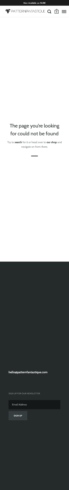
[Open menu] (64, 11)
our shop (52, 142)
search (18, 142)
